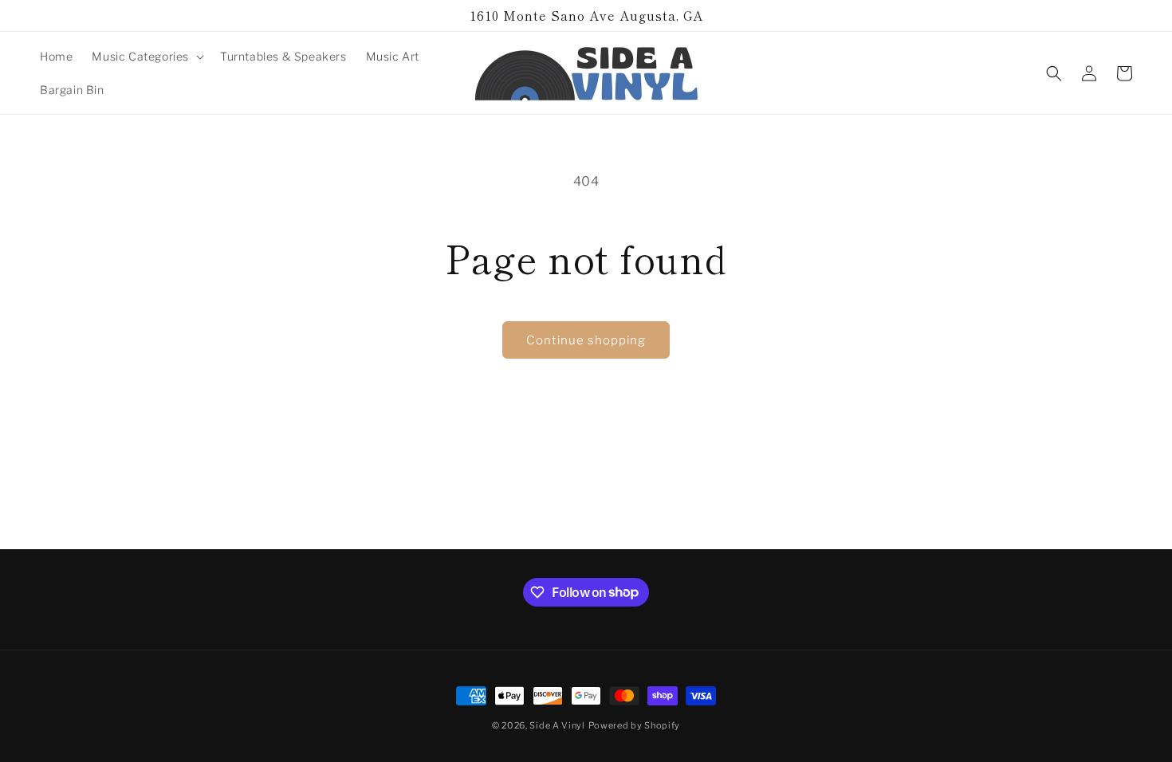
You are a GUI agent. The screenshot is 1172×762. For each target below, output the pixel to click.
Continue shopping (586, 340)
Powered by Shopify (634, 725)
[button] (146, 56)
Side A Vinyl (556, 725)
